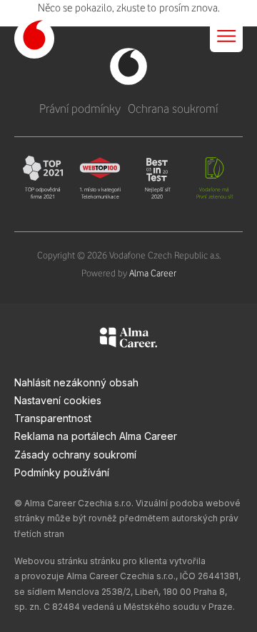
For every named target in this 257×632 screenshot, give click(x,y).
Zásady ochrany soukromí (75, 454)
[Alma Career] (128, 340)
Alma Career (152, 273)
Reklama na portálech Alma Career (95, 436)
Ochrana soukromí (173, 108)
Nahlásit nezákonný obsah (76, 382)
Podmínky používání (61, 472)
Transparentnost (52, 418)
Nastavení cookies (57, 400)
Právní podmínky (80, 108)
